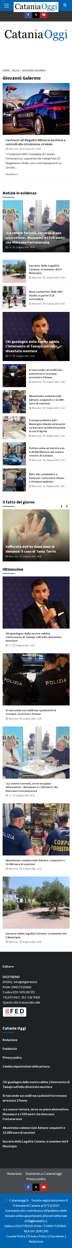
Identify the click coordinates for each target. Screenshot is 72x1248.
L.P (10, 247)
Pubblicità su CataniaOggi (43, 1173)
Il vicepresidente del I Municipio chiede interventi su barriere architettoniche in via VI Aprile (47, 425)
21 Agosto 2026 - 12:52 (55, 408)
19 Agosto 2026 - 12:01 (55, 486)
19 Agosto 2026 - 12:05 (55, 460)
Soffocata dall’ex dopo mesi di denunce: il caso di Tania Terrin (31, 548)
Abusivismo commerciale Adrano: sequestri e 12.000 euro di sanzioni (46, 399)
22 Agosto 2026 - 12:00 (55, 381)
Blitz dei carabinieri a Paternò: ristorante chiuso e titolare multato (47, 477)
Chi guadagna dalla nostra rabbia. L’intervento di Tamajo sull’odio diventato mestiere (33, 346)
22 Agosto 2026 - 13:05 (25, 356)
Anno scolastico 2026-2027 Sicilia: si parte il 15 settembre (46, 295)
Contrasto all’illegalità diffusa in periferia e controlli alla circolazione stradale (35, 142)
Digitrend (35, 1221)
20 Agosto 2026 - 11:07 (55, 435)
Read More (12, 174)
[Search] (65, 5)
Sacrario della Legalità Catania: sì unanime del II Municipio (45, 269)
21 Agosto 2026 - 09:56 (55, 277)
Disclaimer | (57, 1236)
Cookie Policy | (17, 1236)
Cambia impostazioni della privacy (26, 1066)
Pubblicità (10, 1048)
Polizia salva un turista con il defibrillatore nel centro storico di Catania (47, 451)
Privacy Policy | (38, 1236)
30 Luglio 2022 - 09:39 (32, 148)
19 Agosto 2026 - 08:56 (32, 556)
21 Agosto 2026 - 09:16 (55, 303)
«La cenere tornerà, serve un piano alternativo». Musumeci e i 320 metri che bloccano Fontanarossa (35, 237)
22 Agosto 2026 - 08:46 (25, 247)
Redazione (13, 148)
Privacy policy (12, 1057)
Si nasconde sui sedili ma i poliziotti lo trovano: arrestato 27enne (46, 373)
